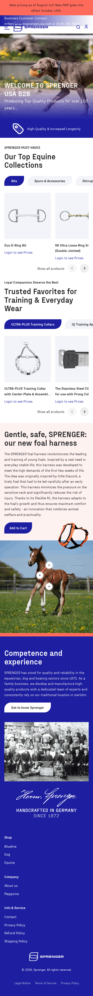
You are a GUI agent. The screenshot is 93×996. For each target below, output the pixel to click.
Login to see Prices (18, 252)
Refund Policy (14, 933)
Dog (7, 854)
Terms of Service (45, 983)
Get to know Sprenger (27, 707)
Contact (10, 917)
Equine (9, 862)
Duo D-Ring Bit (15, 245)
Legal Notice (22, 983)
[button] (86, 26)
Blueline (10, 846)
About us (11, 885)
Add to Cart (18, 528)
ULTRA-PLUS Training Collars (33, 324)
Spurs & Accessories (49, 181)
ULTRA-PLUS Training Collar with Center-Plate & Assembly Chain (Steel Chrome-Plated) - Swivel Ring (27, 391)
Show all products (50, 268)
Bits (14, 181)
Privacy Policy (14, 925)
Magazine (11, 894)
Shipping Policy (15, 941)
